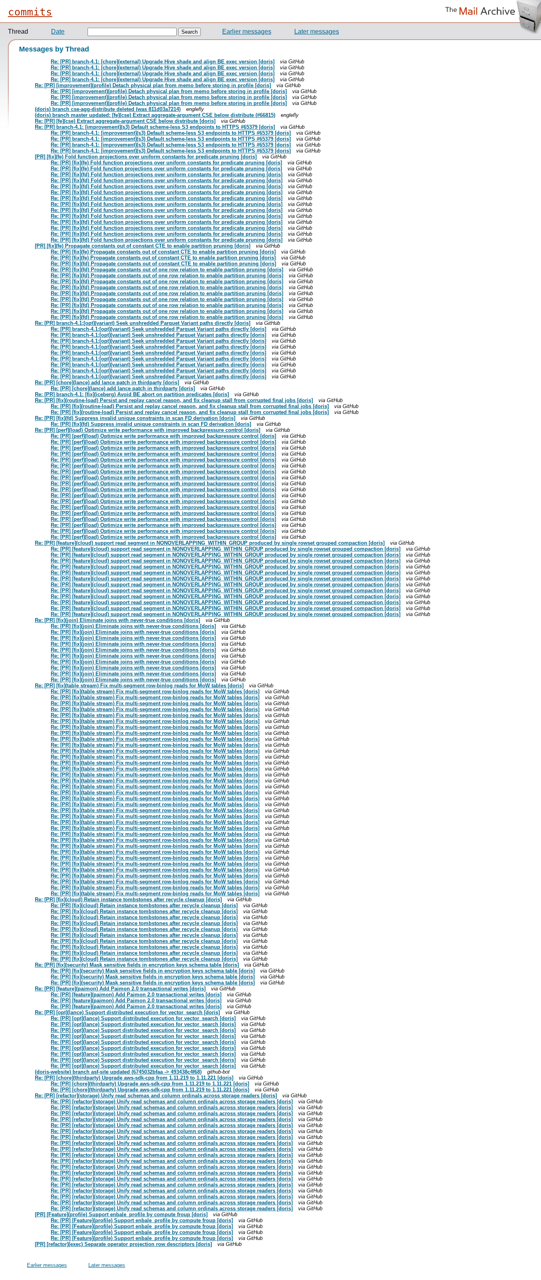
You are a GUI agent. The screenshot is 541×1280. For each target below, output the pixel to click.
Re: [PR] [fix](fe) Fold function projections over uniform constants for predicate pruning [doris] (166, 163)
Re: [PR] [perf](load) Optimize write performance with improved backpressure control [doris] (147, 430)
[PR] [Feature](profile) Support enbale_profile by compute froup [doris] (121, 1214)
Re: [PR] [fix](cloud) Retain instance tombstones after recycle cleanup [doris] (128, 899)
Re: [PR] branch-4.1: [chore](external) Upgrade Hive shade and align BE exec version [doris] (162, 62)
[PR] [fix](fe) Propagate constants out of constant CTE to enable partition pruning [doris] (142, 246)
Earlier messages (246, 31)
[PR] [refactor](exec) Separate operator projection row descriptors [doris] (123, 1244)
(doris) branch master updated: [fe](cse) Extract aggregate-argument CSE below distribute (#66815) (155, 115)
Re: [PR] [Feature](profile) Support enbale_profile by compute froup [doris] (142, 1220)
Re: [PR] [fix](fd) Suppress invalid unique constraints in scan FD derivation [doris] (135, 418)
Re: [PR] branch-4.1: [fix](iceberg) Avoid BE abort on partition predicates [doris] (132, 394)
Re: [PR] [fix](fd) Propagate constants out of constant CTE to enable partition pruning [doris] (163, 264)
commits (30, 12)
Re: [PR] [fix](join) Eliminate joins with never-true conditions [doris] (117, 620)
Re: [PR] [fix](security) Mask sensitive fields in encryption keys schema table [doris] (137, 965)
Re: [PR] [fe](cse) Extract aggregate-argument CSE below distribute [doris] (125, 121)
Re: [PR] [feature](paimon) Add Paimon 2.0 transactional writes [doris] (120, 989)
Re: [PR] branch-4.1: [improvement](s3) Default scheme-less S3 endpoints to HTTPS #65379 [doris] (155, 127)
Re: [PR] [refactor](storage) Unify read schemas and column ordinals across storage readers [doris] (156, 1096)
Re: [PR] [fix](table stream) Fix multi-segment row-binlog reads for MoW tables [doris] (139, 686)
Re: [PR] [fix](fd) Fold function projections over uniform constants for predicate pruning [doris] (166, 174)
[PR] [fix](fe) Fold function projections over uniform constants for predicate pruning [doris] (146, 157)
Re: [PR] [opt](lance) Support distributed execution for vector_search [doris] (127, 1012)
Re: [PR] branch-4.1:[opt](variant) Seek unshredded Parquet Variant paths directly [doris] (142, 323)
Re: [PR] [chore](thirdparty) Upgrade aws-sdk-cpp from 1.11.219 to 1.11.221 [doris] (134, 1078)
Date (58, 31)
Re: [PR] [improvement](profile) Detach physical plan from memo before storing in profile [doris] (153, 85)
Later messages (316, 31)
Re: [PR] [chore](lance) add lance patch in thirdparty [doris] (107, 382)
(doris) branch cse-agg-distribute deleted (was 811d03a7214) (108, 109)
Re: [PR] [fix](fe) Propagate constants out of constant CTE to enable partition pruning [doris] (163, 252)
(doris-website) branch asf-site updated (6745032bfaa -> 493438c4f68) (118, 1072)
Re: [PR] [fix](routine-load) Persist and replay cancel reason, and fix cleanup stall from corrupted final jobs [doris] (174, 400)
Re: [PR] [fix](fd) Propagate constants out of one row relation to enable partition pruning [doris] (167, 270)
